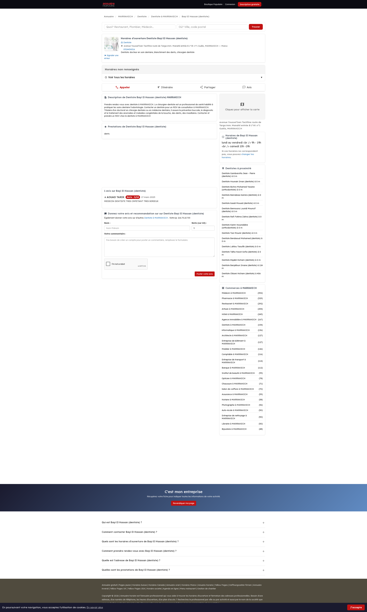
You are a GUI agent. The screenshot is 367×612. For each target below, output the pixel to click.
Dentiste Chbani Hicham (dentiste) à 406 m (241, 275)
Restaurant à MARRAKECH (242, 303)
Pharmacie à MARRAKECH (242, 298)
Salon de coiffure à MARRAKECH (242, 389)
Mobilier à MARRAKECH (242, 349)
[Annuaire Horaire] (108, 4)
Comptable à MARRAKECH (242, 354)
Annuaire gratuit (109, 585)
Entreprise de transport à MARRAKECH (242, 361)
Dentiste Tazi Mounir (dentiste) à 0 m (239, 233)
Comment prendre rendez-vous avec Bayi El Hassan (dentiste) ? (139, 550)
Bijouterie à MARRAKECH (242, 429)
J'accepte (356, 607)
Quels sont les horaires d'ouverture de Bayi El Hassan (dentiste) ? (140, 541)
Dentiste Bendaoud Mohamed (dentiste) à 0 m (242, 240)
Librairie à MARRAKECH (242, 423)
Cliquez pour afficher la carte (242, 109)
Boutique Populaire (213, 4)
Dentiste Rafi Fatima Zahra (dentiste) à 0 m (241, 218)
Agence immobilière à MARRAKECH (242, 319)
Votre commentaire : (115, 233)
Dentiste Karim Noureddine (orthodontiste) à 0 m (235, 226)
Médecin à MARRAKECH (242, 293)
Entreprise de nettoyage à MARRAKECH (242, 417)
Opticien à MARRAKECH (242, 378)
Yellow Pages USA (136, 588)
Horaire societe (154, 588)
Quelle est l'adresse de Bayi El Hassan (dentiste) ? (131, 560)
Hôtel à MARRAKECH (242, 314)
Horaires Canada (156, 585)
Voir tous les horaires (121, 77)
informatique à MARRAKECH (242, 330)
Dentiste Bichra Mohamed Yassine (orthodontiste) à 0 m (238, 188)
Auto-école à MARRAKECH (242, 410)
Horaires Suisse (139, 585)
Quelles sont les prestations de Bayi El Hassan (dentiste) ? (136, 569)
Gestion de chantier (206, 588)
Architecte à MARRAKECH (242, 335)
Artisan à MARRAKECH (242, 309)
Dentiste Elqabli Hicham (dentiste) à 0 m (241, 260)
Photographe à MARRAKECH (242, 405)
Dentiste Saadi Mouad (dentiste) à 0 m (240, 203)
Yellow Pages (221, 585)
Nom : (107, 223)
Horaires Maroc (189, 585)
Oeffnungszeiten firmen (240, 585)
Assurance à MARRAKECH (242, 394)
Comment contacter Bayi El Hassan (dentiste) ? (129, 531)
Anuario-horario (205, 585)
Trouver (256, 27)
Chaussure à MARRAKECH (242, 383)
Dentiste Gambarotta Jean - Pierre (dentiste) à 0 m (238, 175)
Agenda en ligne (170, 588)
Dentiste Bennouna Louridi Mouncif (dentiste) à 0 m (238, 210)
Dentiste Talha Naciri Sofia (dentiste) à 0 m (241, 253)
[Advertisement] (159, 163)
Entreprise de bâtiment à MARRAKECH (242, 342)
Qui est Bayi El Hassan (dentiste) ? (122, 522)
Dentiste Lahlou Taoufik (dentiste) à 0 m (241, 246)
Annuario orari (173, 585)
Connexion (230, 4)
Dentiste (127, 42)
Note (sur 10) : (199, 223)
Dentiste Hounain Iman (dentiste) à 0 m (241, 181)
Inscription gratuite (249, 4)
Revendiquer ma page (183, 503)
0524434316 (129, 49)
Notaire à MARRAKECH (242, 399)
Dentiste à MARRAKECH (156, 218)
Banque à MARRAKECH (242, 367)
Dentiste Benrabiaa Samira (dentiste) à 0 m (241, 196)
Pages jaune (125, 585)
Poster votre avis (205, 274)
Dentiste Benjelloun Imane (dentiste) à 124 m (242, 266)
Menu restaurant (188, 588)
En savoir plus (95, 607)
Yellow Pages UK (118, 588)
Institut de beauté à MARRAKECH (242, 373)
